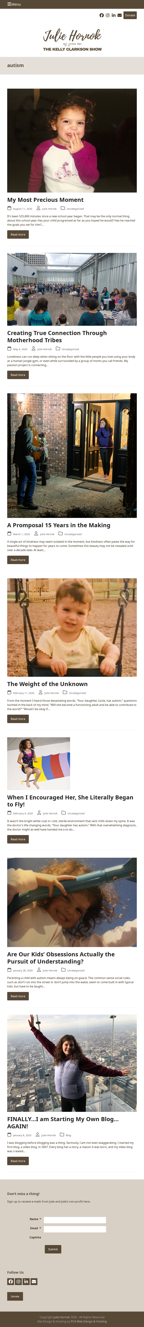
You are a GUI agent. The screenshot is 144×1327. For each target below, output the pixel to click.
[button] (14, 4)
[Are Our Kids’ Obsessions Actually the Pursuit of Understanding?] (72, 902)
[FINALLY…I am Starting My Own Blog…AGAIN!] (72, 1063)
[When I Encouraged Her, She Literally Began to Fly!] (38, 763)
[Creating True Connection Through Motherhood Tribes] (72, 289)
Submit (53, 1249)
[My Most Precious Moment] (72, 140)
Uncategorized (75, 208)
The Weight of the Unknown (47, 684)
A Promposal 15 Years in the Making (58, 525)
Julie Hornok (49, 208)
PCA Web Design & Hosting (89, 1321)
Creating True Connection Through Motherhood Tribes (57, 336)
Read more (18, 234)
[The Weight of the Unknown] (72, 627)
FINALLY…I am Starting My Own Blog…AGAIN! (63, 1122)
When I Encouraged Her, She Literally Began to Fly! (70, 800)
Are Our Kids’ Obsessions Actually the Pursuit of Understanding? (61, 957)
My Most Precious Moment (45, 200)
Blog (68, 1135)
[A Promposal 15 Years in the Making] (72, 455)
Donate (130, 15)
